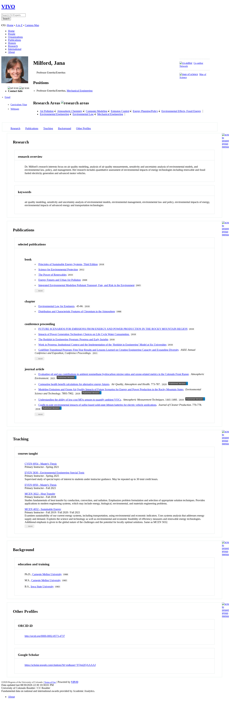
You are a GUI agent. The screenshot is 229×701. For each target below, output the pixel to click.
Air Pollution (47, 111)
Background (64, 128)
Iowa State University (42, 586)
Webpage (15, 109)
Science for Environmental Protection (58, 269)
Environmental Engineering (54, 114)
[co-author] (186, 63)
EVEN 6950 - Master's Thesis (40, 484)
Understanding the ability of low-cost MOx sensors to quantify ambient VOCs (79, 399)
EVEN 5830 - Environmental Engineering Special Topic (54, 472)
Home (10, 25)
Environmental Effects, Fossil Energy (181, 111)
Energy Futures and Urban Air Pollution (59, 279)
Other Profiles (83, 128)
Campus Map (32, 25)
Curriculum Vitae (19, 104)
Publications (14, 40)
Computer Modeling (96, 111)
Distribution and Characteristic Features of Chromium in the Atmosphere (76, 311)
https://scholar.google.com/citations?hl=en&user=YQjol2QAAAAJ (60, 665)
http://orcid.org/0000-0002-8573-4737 (45, 636)
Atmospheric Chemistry (69, 111)
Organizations (15, 37)
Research (13, 46)
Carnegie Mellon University (47, 574)
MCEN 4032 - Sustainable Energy (43, 509)
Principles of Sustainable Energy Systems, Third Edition (68, 264)
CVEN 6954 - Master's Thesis (41, 463)
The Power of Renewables (52, 274)
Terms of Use (50, 682)
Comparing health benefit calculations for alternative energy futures (73, 384)
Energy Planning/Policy (145, 111)
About (11, 52)
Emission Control (120, 111)
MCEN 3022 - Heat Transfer (40, 493)
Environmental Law (83, 114)
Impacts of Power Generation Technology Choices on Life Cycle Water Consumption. (84, 334)
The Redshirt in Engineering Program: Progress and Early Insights (73, 339)
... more (39, 291)
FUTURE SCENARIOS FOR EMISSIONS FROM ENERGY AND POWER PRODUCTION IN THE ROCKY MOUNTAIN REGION (113, 328)
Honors (12, 43)
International (14, 49)
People (11, 34)
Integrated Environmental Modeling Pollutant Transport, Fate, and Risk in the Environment (86, 285)
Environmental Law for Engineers (56, 306)
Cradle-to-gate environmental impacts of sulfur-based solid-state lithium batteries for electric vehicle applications (97, 404)
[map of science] (189, 74)
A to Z (19, 25)
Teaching (48, 128)
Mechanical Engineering (80, 90)
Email (7, 97)
